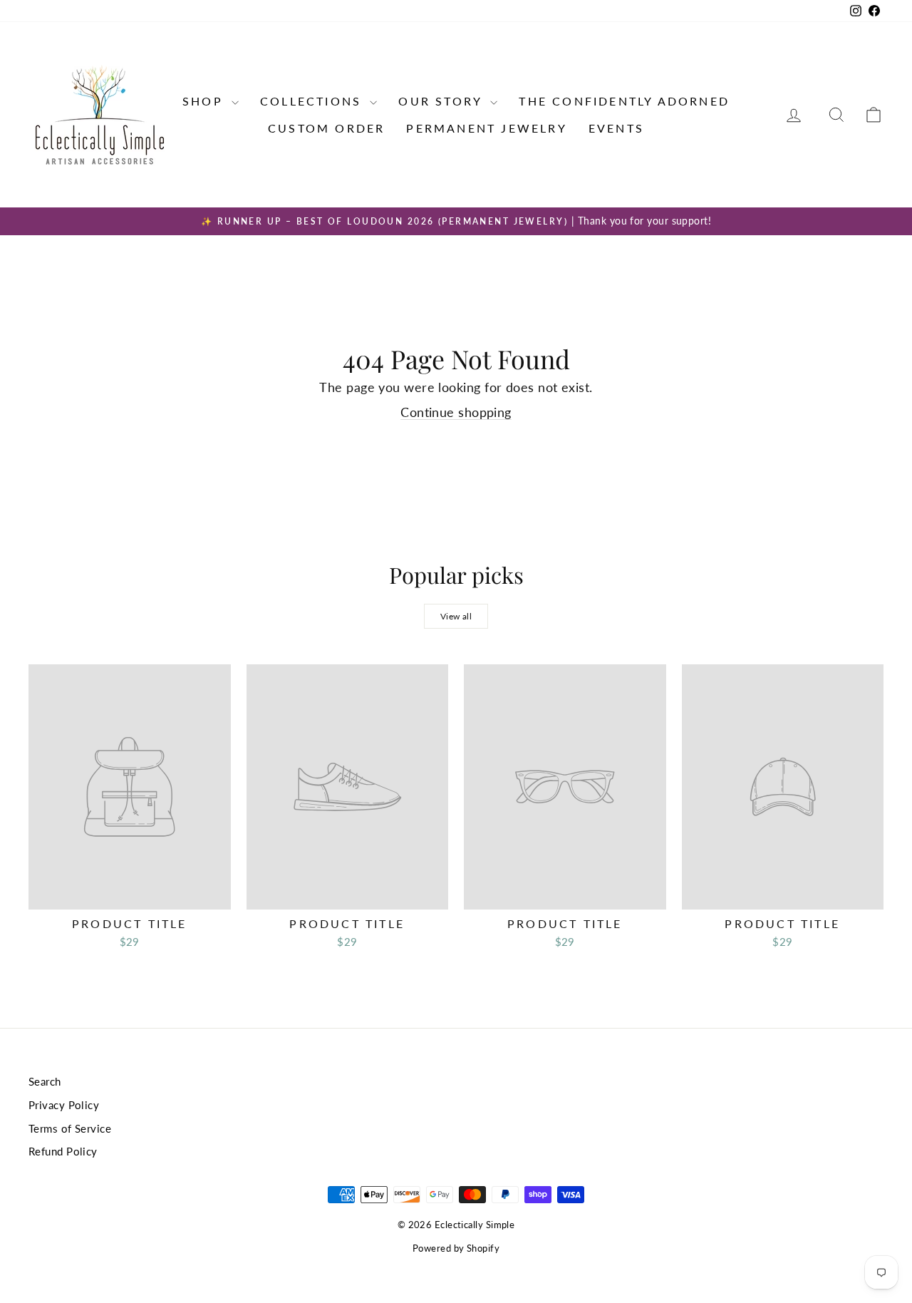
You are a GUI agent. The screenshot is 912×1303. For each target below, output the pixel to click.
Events (616, 128)
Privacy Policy (63, 1104)
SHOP (205, 101)
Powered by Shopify (456, 1248)
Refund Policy (63, 1151)
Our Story (442, 101)
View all (456, 616)
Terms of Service (69, 1128)
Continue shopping (456, 412)
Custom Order (326, 128)
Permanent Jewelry (486, 128)
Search (44, 1081)
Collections (313, 101)
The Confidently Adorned (624, 101)
